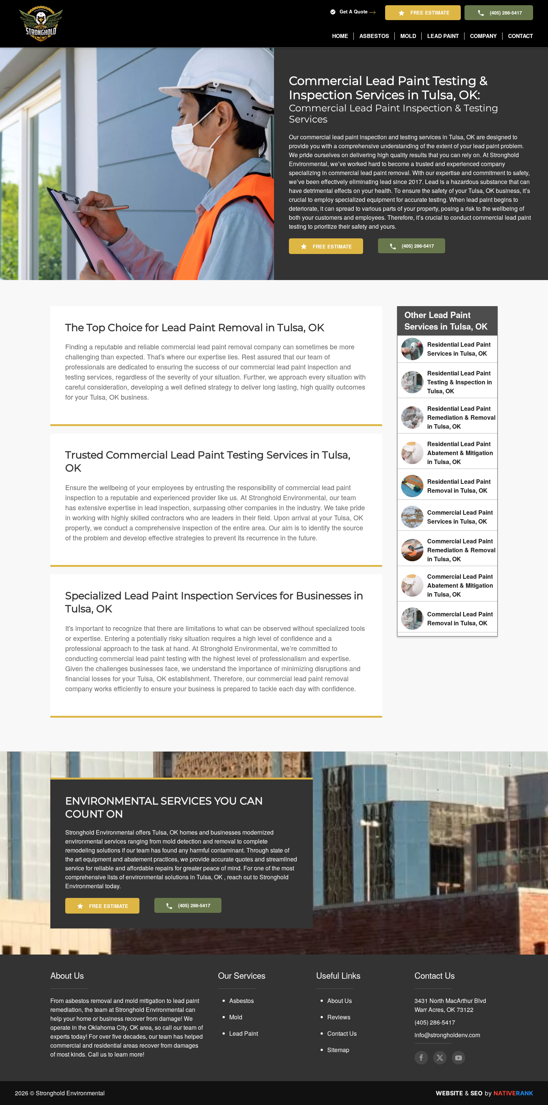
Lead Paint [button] (443, 35)
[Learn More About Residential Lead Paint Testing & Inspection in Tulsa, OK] (447, 382)
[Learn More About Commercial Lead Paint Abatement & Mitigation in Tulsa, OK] (447, 585)
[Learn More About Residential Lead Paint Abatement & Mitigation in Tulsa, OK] (447, 453)
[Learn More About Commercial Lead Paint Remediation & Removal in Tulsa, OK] (447, 550)
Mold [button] (408, 35)
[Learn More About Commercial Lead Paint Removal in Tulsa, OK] (447, 618)
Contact (520, 35)
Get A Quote (354, 11)
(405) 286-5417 (506, 12)
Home (340, 35)
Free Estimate (430, 12)
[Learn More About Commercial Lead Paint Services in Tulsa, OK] (447, 517)
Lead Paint (243, 1033)
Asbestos (241, 1000)
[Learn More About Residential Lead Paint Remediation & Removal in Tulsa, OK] (447, 417)
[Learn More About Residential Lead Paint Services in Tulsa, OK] (447, 349)
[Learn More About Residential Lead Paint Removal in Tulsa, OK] (447, 486)
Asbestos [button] (374, 35)
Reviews (338, 1017)
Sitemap (338, 1049)
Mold (235, 1017)
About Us (339, 1000)
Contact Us (342, 1033)
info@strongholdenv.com (447, 1035)
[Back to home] (41, 23)
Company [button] (483, 35)
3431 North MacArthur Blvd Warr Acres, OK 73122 (450, 1005)
